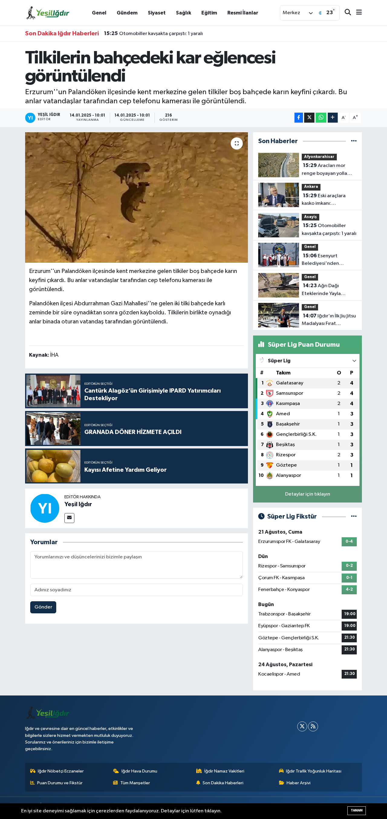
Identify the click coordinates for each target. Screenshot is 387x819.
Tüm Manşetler (135, 783)
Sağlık (183, 12)
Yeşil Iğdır (78, 504)
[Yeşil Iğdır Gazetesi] (47, 13)
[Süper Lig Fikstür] (354, 516)
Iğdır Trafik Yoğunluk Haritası (313, 771)
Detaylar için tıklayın (307, 494)
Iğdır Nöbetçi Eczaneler (61, 771)
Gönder (43, 607)
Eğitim (209, 12)
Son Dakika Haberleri (223, 783)
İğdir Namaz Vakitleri (224, 771)
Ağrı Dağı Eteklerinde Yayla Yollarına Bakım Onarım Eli (327, 290)
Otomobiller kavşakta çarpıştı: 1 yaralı (153, 33)
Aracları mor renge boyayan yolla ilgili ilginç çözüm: (324, 170)
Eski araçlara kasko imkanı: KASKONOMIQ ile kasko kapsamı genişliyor (329, 200)
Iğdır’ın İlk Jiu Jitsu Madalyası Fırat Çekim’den (329, 320)
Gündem (127, 12)
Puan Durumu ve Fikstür (60, 783)
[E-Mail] (69, 518)
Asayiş (310, 217)
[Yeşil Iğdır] (44, 508)
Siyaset (157, 12)
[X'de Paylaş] (309, 118)
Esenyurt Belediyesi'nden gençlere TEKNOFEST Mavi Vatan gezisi (326, 260)
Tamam (357, 810)
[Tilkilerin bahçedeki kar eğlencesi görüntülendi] (136, 197)
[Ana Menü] (356, 12)
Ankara (311, 187)
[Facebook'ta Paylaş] (298, 118)
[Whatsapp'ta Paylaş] (321, 118)
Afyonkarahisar (319, 157)
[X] (302, 726)
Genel (99, 12)
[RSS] (313, 726)
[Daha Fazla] (333, 118)
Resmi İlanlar (242, 12)
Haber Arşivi (299, 783)
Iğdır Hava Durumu (139, 771)
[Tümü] (354, 141)
